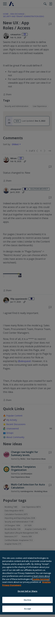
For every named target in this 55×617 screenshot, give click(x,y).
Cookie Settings (41, 579)
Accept (27, 608)
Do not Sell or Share (27, 591)
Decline (27, 600)
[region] (27, 582)
